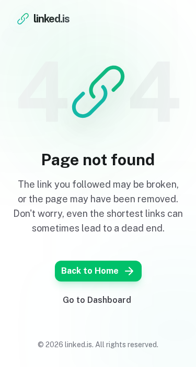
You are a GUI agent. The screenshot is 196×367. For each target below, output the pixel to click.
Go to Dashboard (97, 300)
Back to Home (90, 271)
